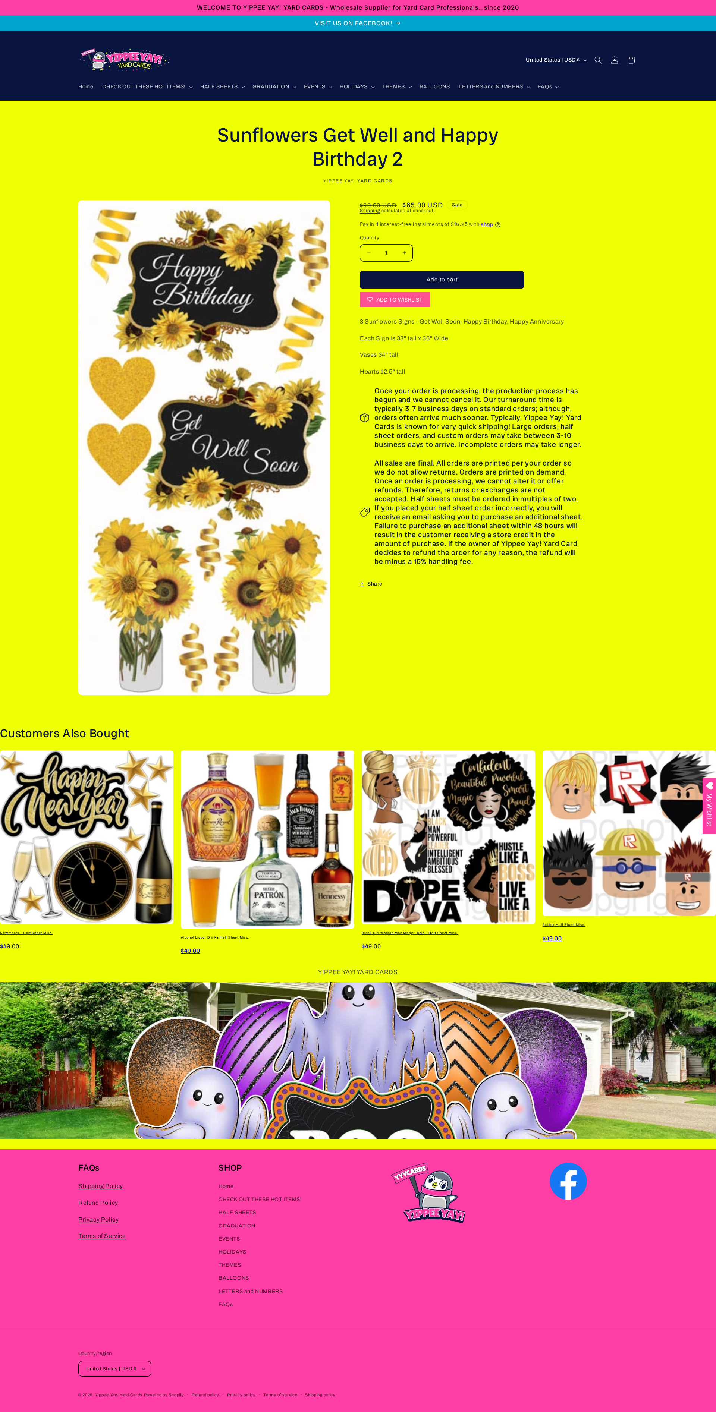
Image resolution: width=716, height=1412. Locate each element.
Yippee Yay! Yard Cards (118, 1395)
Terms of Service (102, 1236)
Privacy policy (241, 1395)
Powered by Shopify (164, 1395)
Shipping (370, 210)
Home (226, 1186)
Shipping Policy (100, 1186)
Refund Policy (98, 1202)
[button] (147, 87)
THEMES (230, 1265)
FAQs (226, 1304)
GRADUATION (237, 1225)
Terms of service (280, 1395)
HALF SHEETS (237, 1212)
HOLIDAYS (232, 1252)
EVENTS (229, 1238)
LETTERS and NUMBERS (251, 1291)
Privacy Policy (98, 1219)
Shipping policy (320, 1395)
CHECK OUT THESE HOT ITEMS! (260, 1199)
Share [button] (375, 584)
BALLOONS (234, 1278)
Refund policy (205, 1395)
